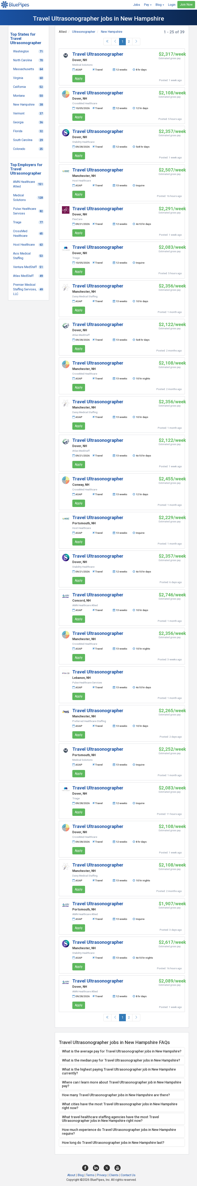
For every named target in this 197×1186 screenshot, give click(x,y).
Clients (114, 1175)
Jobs (136, 5)
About (71, 1175)
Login (171, 5)
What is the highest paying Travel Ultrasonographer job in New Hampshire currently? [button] (119, 1071)
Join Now (186, 4)
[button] (148, 5)
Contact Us (128, 1175)
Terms (90, 1175)
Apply (79, 78)
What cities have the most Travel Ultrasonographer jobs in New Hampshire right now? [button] (119, 1106)
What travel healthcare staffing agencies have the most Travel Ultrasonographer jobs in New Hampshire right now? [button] (110, 1119)
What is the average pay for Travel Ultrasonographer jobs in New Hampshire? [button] (121, 1051)
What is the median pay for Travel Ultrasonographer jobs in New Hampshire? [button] (121, 1060)
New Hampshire (111, 32)
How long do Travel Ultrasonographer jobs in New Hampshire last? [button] (113, 1143)
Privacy (102, 1175)
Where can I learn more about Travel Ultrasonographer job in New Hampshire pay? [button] (121, 1084)
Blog (81, 1175)
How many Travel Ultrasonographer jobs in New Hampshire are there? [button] (116, 1095)
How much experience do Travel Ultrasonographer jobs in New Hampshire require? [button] (119, 1132)
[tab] (122, 1051)
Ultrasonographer (83, 32)
